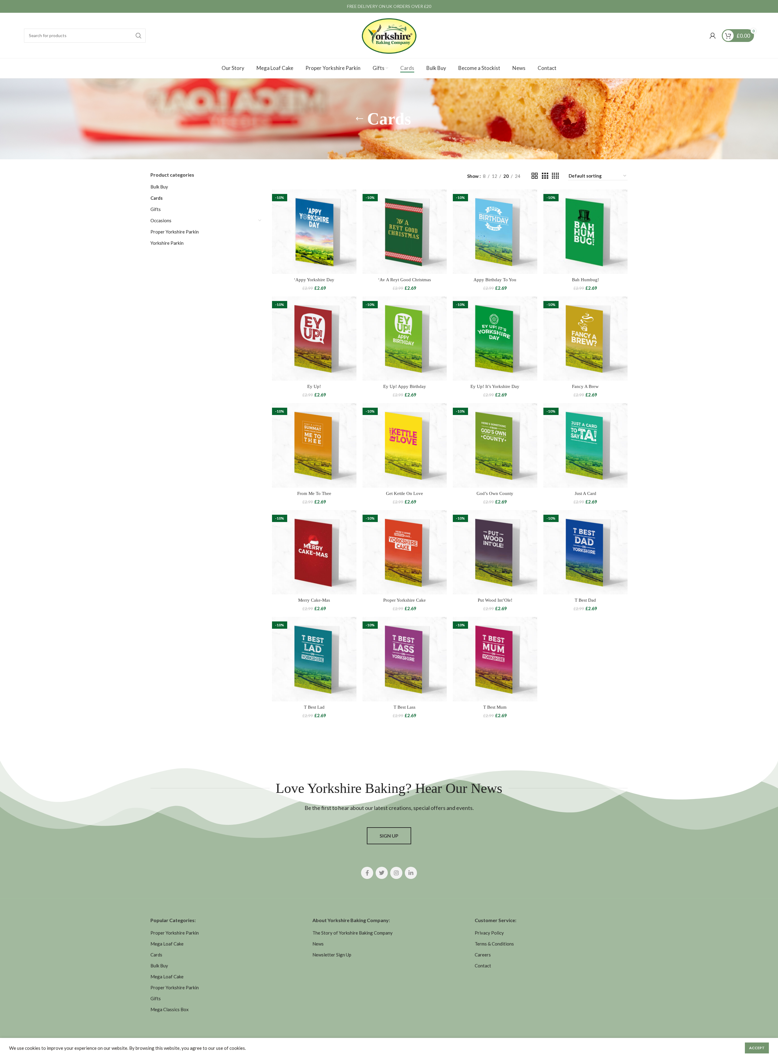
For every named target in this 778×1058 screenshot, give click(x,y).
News (318, 943)
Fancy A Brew (585, 386)
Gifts (155, 209)
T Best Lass (404, 707)
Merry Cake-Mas (314, 600)
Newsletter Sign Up (331, 954)
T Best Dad (585, 600)
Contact (483, 965)
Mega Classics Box (169, 1009)
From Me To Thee (314, 493)
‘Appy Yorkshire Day (314, 279)
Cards (156, 198)
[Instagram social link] (396, 873)
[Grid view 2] (535, 176)
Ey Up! (314, 386)
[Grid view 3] (545, 176)
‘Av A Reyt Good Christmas (404, 279)
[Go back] (359, 119)
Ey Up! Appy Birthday (404, 386)
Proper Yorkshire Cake (404, 600)
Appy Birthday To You (494, 279)
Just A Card (585, 493)
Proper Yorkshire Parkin (174, 231)
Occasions (160, 220)
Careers (483, 954)
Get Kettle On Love (404, 493)
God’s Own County (495, 493)
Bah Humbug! (585, 279)
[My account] (713, 35)
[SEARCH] (139, 36)
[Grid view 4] (555, 176)
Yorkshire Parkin (167, 243)
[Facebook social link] (367, 873)
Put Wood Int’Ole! (495, 600)
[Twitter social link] (382, 873)
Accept (757, 1048)
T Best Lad (314, 707)
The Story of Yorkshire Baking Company (352, 932)
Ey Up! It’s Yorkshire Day (494, 386)
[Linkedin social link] (411, 873)
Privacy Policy (489, 932)
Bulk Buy (159, 186)
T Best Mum (495, 707)
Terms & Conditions (494, 943)
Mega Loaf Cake (167, 943)
